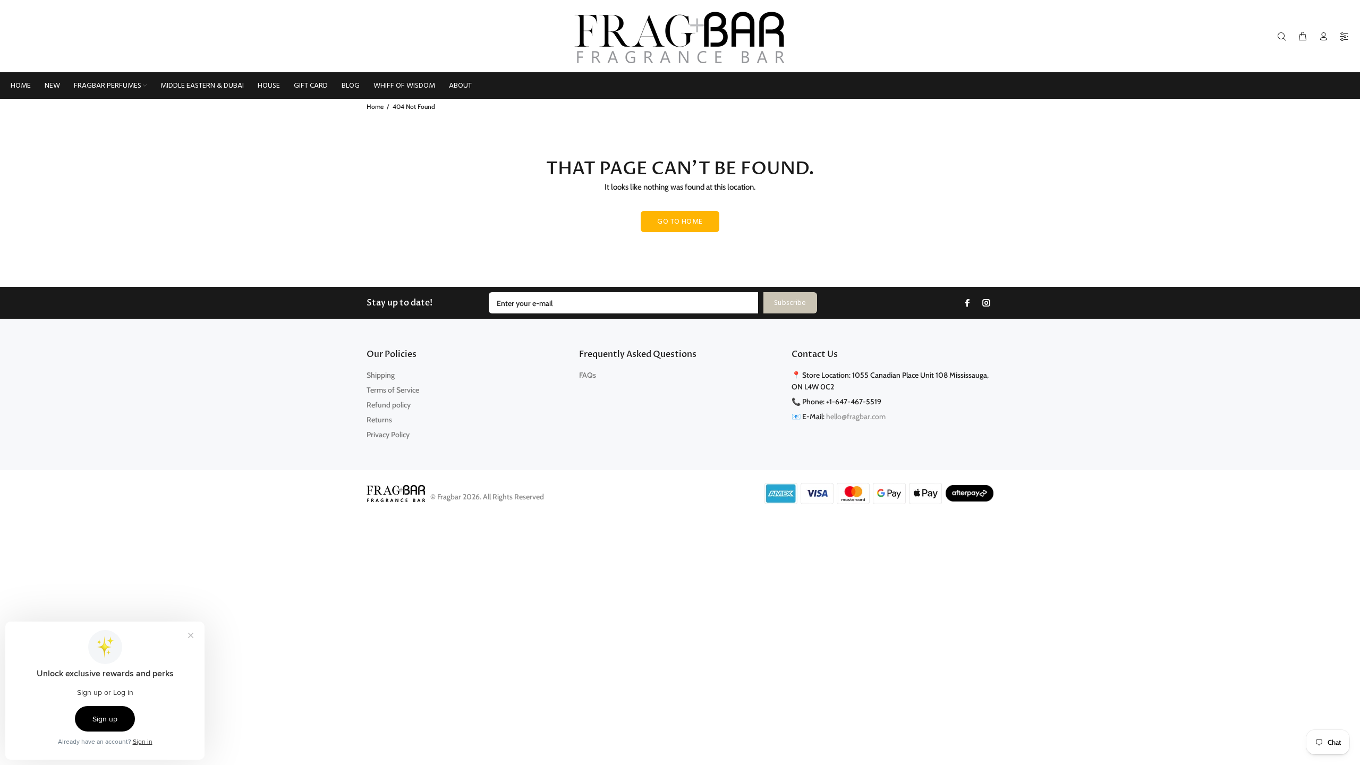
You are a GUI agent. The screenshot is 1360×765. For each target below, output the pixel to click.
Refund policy (389, 405)
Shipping (381, 375)
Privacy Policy (388, 434)
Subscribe (790, 303)
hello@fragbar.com (856, 416)
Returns (379, 419)
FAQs (587, 375)
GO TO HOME (679, 222)
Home (375, 106)
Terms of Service (393, 390)
